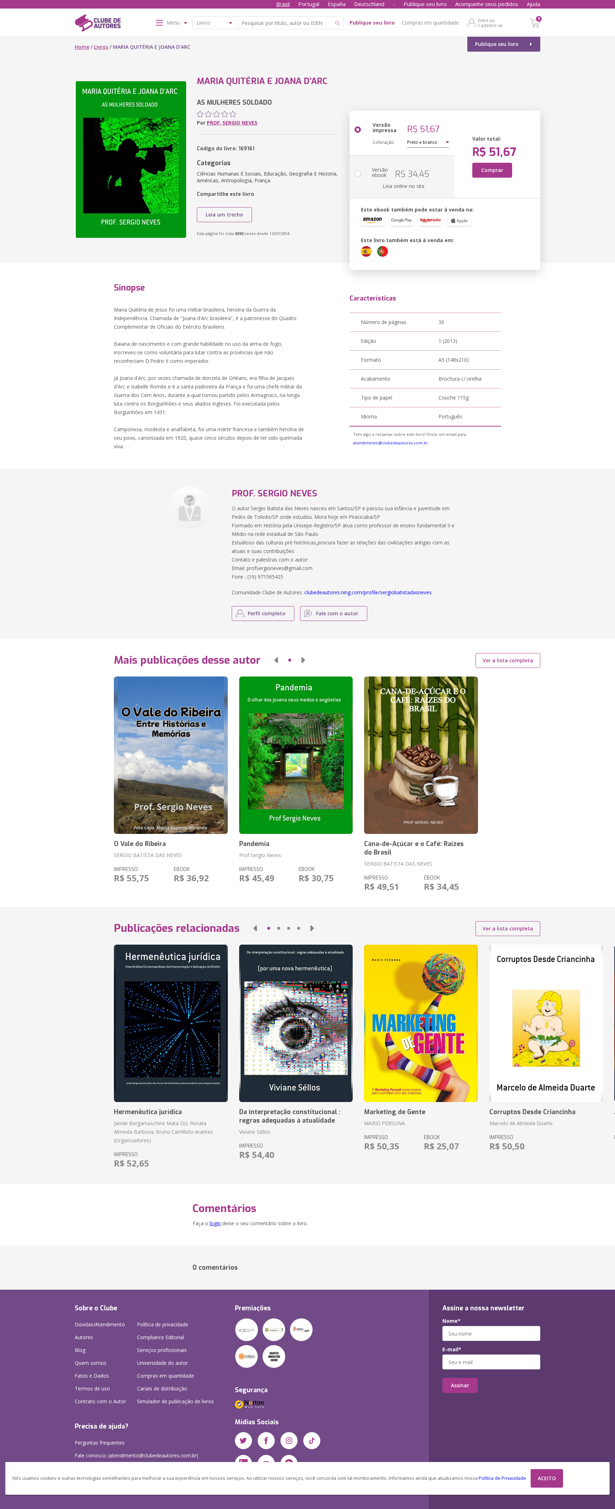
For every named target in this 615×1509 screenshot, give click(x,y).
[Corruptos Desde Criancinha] (546, 1023)
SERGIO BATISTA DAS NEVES (148, 855)
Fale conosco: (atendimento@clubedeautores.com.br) (136, 1455)
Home (82, 46)
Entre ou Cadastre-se (490, 22)
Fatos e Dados (92, 1375)
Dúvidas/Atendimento (100, 1324)
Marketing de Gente (394, 1112)
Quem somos (90, 1362)
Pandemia (254, 844)
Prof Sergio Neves (260, 855)
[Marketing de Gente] (421, 1023)
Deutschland (369, 3)
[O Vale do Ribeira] (170, 755)
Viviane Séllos (254, 1131)
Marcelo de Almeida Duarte (521, 1123)
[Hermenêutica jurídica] (170, 1023)
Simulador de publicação (175, 1401)
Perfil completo (266, 613)
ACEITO (547, 1478)
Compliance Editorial (160, 1337)
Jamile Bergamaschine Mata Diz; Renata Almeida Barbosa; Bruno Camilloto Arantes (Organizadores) (163, 1132)
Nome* (451, 1321)
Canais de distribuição (162, 1388)
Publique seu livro (425, 3)
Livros (101, 46)
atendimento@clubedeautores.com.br (390, 442)
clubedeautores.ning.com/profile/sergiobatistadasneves (368, 592)
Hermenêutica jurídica (148, 1112)
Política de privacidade (162, 1324)
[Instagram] (289, 1440)
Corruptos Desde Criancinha (532, 1112)
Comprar (492, 170)
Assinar (460, 1385)
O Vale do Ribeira (140, 844)
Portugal (308, 3)
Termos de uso (92, 1388)
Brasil (283, 3)
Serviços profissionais (162, 1350)
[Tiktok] (311, 1440)
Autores (84, 1337)
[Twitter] (243, 1440)
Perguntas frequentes (100, 1442)
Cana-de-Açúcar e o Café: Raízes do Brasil (414, 848)
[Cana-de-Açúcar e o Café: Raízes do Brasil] (421, 755)
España (337, 3)
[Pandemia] (296, 755)
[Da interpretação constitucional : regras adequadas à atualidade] (296, 1023)
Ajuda (533, 3)
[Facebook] (266, 1440)
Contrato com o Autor (100, 1401)
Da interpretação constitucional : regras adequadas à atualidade (290, 1116)
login (215, 1223)
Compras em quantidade (430, 22)
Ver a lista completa (508, 660)
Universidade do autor (162, 1362)
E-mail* (451, 1349)
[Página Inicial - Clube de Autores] (98, 24)
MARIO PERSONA (384, 1123)
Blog (80, 1350)
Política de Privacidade (502, 1478)
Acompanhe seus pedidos (486, 3)
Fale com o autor (337, 613)
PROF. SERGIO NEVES (232, 122)
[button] (276, 660)
